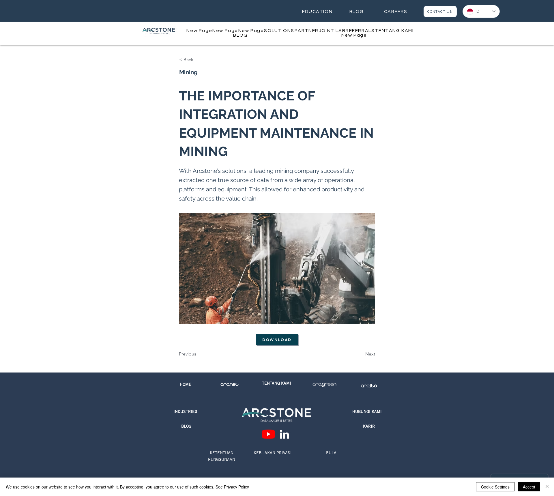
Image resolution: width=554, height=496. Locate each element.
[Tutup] (547, 486)
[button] (279, 30)
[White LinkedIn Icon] (284, 434)
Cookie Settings (495, 487)
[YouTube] (268, 434)
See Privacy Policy (232, 487)
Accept (529, 487)
